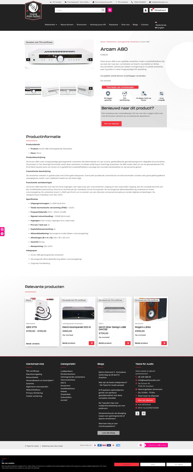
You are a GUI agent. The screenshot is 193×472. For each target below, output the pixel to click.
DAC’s (63, 383)
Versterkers (111, 42)
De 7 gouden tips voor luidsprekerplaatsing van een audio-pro (112, 405)
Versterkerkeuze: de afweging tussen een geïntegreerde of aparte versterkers (112, 416)
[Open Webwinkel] (56, 24)
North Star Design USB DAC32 (112, 328)
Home (102, 42)
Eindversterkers (68, 374)
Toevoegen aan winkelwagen (120, 87)
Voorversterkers (68, 380)
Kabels (64, 391)
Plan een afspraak (111, 124)
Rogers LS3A (143, 327)
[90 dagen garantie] (108, 93)
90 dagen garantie (108, 99)
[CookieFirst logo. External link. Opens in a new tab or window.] (2, 461)
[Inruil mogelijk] (161, 93)
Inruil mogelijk (161, 99)
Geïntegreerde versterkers (128, 42)
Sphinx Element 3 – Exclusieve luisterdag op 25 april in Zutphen (112, 375)
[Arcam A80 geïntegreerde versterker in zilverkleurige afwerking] (59, 54)
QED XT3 (31, 327)
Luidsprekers (67, 371)
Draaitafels (65, 394)
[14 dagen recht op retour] (143, 93)
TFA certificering (125, 99)
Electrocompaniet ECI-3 (76, 327)
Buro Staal (58, 446)
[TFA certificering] (124, 93)
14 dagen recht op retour (143, 99)
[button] (28, 59)
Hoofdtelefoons (68, 389)
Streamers (65, 386)
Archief (64, 400)
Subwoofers (66, 397)
